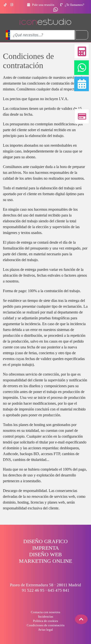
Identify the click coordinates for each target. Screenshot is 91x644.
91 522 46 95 (33, 590)
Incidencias (45, 616)
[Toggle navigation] (81, 35)
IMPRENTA (45, 548)
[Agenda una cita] (84, 84)
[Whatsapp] (84, 67)
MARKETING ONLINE (45, 561)
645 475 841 (58, 590)
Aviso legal (45, 629)
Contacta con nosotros (45, 612)
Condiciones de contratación (46, 625)
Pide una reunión (42, 5)
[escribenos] (55, 10)
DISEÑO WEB (45, 554)
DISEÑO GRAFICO (45, 541)
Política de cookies (45, 621)
